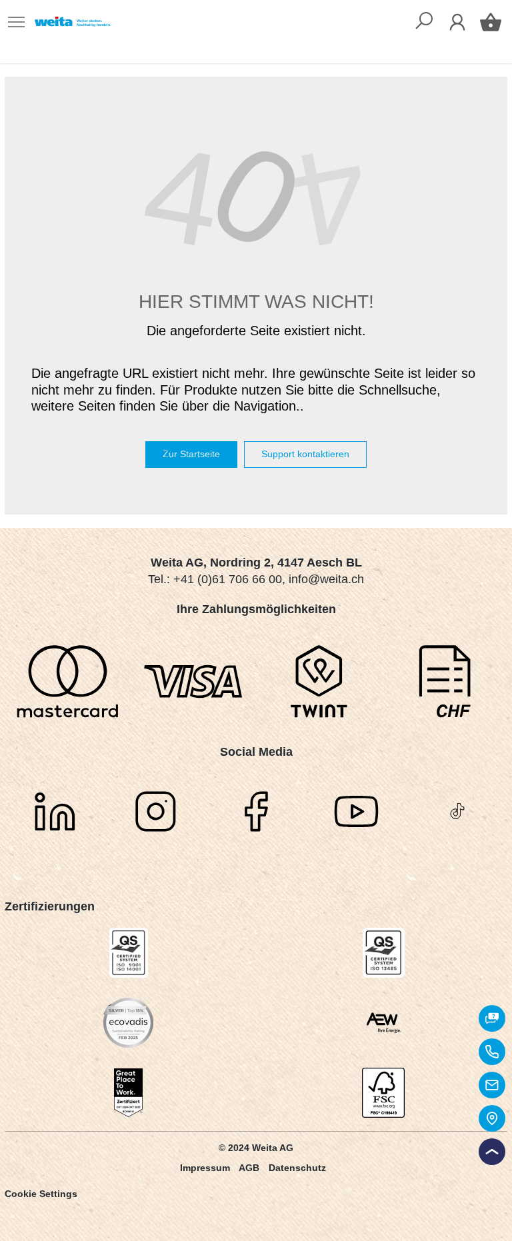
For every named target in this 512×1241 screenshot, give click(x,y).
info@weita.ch (326, 579)
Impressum (205, 1167)
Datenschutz (297, 1167)
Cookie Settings (41, 1193)
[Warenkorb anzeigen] (490, 22)
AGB (249, 1167)
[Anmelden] (457, 22)
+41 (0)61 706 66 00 (227, 579)
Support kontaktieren (305, 454)
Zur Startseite (191, 454)
